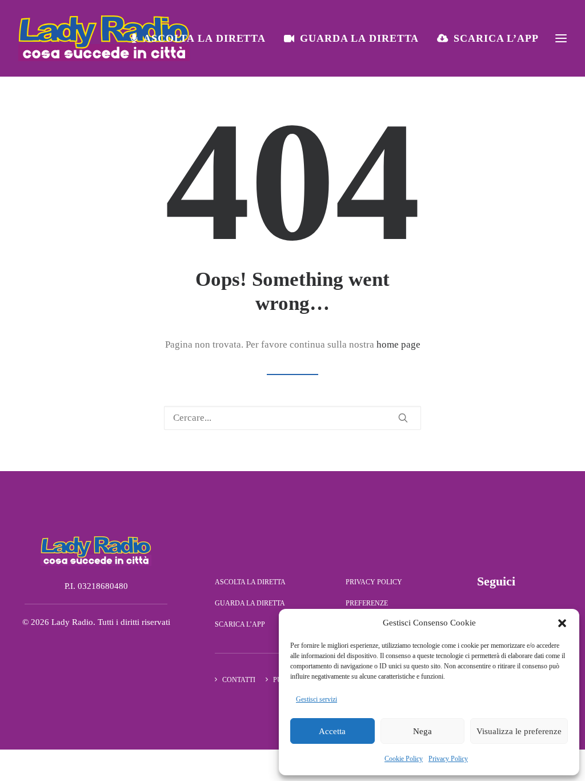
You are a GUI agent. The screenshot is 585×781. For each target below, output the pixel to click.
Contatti (238, 680)
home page (398, 344)
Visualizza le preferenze (519, 731)
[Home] (96, 550)
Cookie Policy (403, 759)
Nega (422, 731)
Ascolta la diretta (204, 38)
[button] (562, 623)
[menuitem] (202, 38)
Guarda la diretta (359, 38)
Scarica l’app (496, 38)
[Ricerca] (292, 418)
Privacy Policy (448, 759)
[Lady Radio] (104, 38)
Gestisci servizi (316, 699)
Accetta (332, 731)
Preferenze (367, 603)
